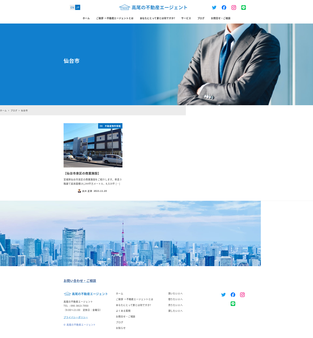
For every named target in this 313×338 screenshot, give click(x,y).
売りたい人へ (175, 305)
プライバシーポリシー (76, 317)
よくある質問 (123, 310)
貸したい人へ (175, 310)
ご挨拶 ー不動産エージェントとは (134, 299)
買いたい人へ (175, 293)
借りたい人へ (175, 299)
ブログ (119, 322)
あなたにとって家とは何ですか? (133, 305)
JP (77, 7)
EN (72, 7)
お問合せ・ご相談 (125, 316)
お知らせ (121, 328)
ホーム (119, 293)
